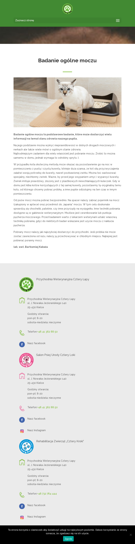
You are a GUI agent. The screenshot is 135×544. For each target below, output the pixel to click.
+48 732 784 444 (47, 493)
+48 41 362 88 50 (47, 331)
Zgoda (68, 538)
